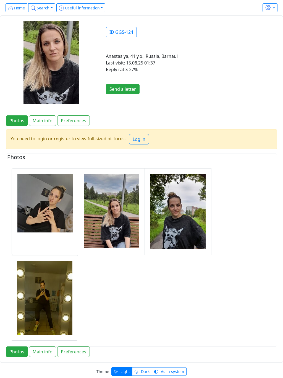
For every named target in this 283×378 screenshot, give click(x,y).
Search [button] (42, 8)
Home (19, 8)
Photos (16, 121)
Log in (139, 139)
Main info (43, 121)
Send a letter (122, 89)
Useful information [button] (82, 8)
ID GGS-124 (121, 32)
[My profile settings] (270, 7)
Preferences (73, 121)
